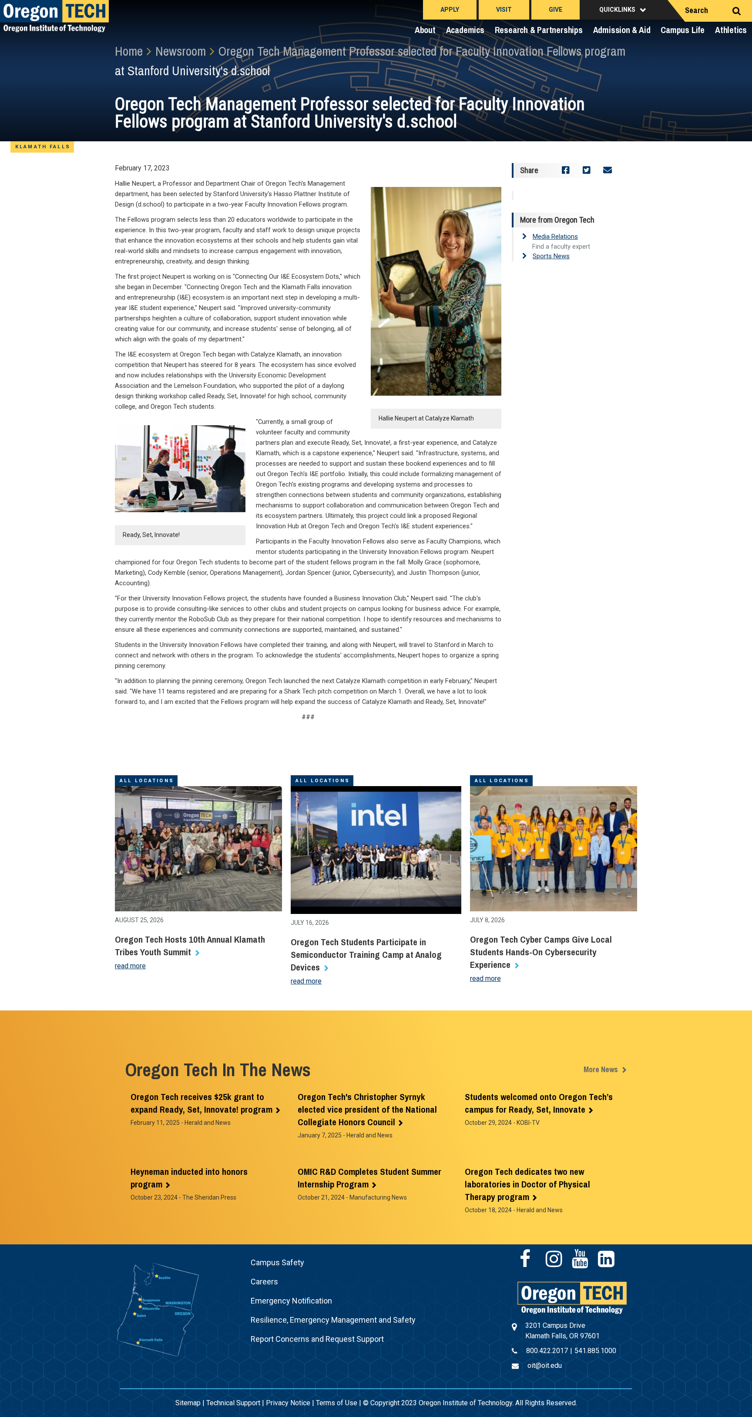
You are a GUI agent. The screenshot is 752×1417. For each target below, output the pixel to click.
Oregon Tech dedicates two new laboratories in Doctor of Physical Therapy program (527, 1184)
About (425, 30)
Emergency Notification (291, 1300)
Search (696, 10)
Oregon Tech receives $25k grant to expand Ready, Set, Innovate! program (201, 1103)
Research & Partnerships (539, 30)
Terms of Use (336, 1403)
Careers (264, 1281)
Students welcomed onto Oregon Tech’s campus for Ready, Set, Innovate (539, 1103)
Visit (504, 9)
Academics (465, 30)
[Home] (572, 1297)
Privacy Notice (288, 1403)
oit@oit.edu (544, 1365)
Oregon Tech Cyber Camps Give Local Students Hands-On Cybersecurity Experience (541, 952)
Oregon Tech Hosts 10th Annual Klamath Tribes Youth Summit (190, 945)
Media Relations (555, 236)
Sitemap (188, 1403)
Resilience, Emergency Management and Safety (333, 1319)
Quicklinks (617, 9)
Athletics (731, 30)
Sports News (551, 256)
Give (555, 9)
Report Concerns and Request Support (317, 1339)
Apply (449, 9)
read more (130, 966)
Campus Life (683, 30)
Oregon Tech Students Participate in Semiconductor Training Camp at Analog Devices (366, 955)
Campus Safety (277, 1262)
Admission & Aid (622, 30)
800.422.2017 (547, 1351)
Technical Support (233, 1403)
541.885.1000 (595, 1351)
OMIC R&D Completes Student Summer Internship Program (369, 1177)
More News (601, 1069)
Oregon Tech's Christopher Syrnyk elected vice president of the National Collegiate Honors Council (367, 1109)
